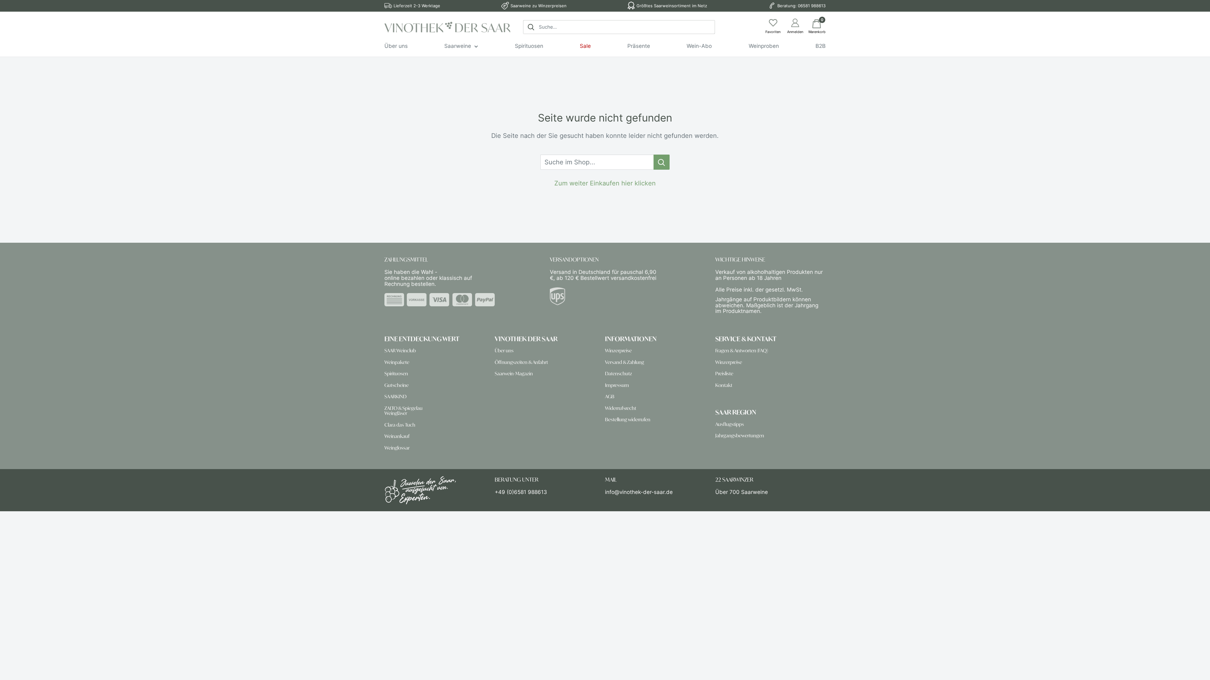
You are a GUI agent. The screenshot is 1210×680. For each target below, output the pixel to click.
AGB (609, 396)
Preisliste (724, 373)
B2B (820, 46)
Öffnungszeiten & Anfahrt (521, 362)
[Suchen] (531, 27)
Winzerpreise (618, 350)
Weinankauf (397, 436)
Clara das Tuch (399, 425)
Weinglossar (397, 447)
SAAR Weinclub (400, 350)
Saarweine (457, 46)
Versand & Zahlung (624, 362)
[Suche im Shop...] (662, 162)
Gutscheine (396, 385)
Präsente (638, 46)
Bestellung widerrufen (627, 419)
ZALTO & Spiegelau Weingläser (403, 410)
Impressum (617, 385)
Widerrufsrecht (620, 408)
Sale (585, 46)
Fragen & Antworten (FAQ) (741, 350)
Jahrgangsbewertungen (739, 435)
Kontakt (723, 385)
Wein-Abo (699, 46)
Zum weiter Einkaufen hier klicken (605, 183)
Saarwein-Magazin (514, 373)
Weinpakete (396, 362)
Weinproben (764, 46)
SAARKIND (395, 396)
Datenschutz (618, 373)
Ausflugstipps (729, 424)
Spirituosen (529, 46)
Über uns (396, 46)
